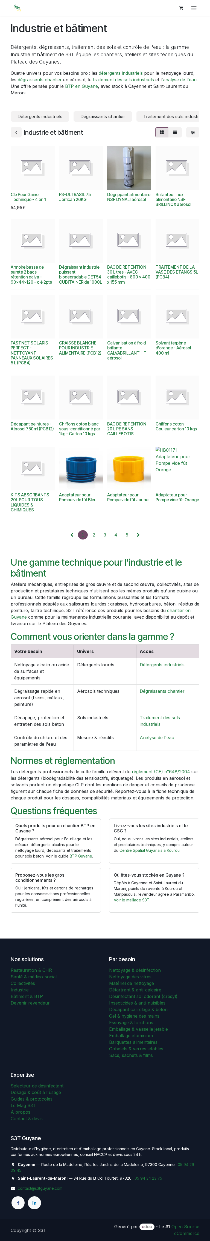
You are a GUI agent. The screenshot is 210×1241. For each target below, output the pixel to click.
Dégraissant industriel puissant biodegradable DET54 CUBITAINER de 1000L (80, 275)
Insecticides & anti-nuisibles (137, 1003)
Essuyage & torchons (131, 1022)
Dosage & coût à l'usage (36, 1092)
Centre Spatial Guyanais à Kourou (149, 850)
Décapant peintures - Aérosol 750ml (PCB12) (32, 426)
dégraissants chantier (40, 79)
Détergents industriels (162, 664)
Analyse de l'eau (157, 737)
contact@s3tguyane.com (40, 1188)
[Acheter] (82, 183)
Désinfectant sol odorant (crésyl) (143, 996)
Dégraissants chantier (162, 691)
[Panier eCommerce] (180, 7)
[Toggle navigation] (193, 8)
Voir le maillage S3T (132, 900)
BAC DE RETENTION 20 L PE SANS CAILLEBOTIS (126, 428)
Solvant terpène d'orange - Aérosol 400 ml (173, 347)
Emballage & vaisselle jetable (138, 1029)
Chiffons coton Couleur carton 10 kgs (176, 426)
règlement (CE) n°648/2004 (161, 771)
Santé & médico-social (34, 976)
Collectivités (23, 983)
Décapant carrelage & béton (138, 1009)
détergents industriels (121, 73)
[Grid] (161, 132)
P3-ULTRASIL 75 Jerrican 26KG (75, 197)
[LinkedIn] (34, 1202)
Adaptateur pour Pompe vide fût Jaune (127, 497)
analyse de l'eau (180, 79)
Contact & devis (27, 1118)
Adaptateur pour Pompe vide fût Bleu (78, 497)
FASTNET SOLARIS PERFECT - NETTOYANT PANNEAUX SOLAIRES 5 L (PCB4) (32, 352)
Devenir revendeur (30, 1003)
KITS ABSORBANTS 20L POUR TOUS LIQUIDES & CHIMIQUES (30, 502)
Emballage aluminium (131, 1035)
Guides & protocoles (31, 1099)
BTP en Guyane (81, 86)
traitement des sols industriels (123, 79)
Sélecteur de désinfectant (37, 1086)
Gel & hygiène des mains (134, 1016)
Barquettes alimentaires (133, 1042)
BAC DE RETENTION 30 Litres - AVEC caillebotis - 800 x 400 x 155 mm (128, 275)
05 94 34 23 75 (148, 1178)
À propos (20, 1112)
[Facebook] (18, 1202)
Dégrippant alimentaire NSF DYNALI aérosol (128, 197)
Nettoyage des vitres (130, 976)
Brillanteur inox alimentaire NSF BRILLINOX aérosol (173, 199)
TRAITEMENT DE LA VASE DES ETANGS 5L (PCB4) (177, 272)
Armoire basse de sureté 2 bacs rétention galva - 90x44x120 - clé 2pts (31, 275)
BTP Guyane (81, 856)
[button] (19, 183)
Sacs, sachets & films (131, 1055)
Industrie (20, 990)
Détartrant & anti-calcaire (135, 990)
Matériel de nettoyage (131, 983)
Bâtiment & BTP (27, 996)
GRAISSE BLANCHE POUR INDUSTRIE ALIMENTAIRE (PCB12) (80, 347)
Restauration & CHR (31, 970)
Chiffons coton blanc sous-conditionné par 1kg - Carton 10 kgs (79, 428)
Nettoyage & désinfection (135, 970)
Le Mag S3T (23, 1105)
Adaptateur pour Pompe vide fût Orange (177, 497)
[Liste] (175, 132)
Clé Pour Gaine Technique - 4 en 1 (28, 197)
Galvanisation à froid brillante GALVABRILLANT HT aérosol (127, 350)
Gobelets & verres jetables (136, 1048)
